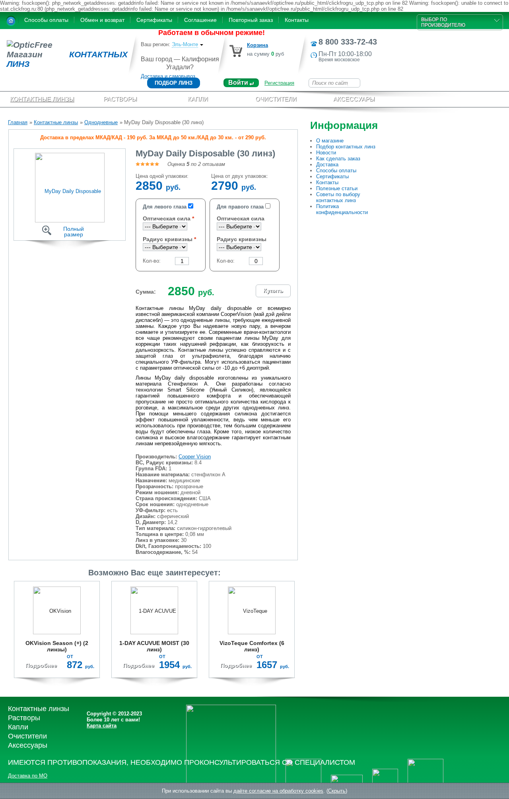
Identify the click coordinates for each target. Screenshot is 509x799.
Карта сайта (102, 726)
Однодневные (101, 122)
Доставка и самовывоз (168, 76)
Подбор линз (173, 83)
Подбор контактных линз (345, 147)
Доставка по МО (27, 776)
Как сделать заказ (338, 159)
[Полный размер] (70, 187)
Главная (17, 122)
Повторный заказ (251, 20)
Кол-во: (152, 261)
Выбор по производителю (443, 22)
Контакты (297, 20)
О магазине (330, 141)
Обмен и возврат (102, 20)
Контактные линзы (56, 122)
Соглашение (200, 20)
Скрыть (337, 791)
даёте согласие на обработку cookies (278, 791)
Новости (326, 153)
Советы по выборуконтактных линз (338, 197)
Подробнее (41, 665)
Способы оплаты (46, 20)
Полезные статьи (336, 188)
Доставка (327, 165)
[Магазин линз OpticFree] (11, 21)
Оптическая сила (166, 218)
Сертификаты (154, 20)
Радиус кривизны (167, 239)
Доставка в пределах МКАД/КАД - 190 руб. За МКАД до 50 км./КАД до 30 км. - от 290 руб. (153, 137)
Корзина (257, 45)
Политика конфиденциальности (342, 209)
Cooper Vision (195, 457)
